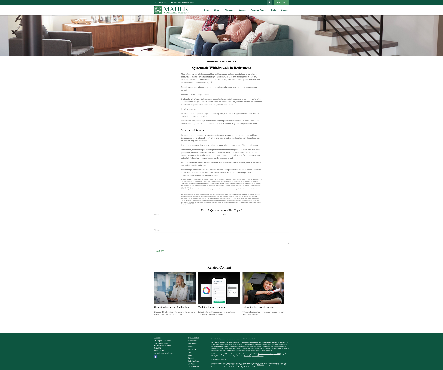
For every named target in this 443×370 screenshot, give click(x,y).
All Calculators (193, 367)
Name (156, 214)
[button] (206, 10)
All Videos (192, 364)
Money (190, 355)
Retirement (192, 341)
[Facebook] (269, 2)
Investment (192, 343)
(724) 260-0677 (162, 2)
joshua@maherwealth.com (184, 2)
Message (158, 230)
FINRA (259, 365)
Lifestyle (191, 358)
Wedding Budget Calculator (212, 307)
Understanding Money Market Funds (172, 307)
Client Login (281, 2)
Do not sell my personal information (253, 356)
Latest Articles (193, 361)
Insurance (192, 349)
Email (225, 214)
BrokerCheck (251, 339)
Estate (190, 346)
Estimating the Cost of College (258, 307)
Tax (189, 352)
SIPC (262, 365)
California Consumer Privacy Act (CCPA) (269, 354)
